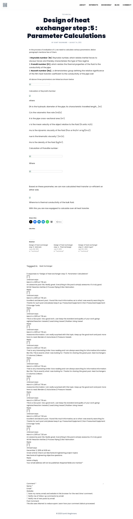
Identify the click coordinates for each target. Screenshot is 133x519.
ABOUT (82, 5)
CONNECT (127, 5)
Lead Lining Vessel (57, 321)
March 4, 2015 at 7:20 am (37, 416)
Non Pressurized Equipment (94, 303)
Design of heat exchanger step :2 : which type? (87, 246)
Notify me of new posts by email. (41, 498)
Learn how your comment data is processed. (76, 503)
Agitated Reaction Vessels (37, 321)
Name (30, 486)
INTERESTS (93, 5)
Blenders (41, 337)
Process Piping (53, 287)
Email (29, 488)
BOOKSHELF (106, 5)
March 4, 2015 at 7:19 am (36, 332)
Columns (31, 355)
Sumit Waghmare (60, 42)
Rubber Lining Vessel (74, 321)
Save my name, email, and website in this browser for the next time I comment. (60, 493)
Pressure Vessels (64, 337)
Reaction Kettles (39, 287)
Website (30, 491)
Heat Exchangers (99, 353)
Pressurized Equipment (71, 303)
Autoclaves (51, 337)
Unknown (30, 279)
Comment (31, 483)
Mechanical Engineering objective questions (44, 455)
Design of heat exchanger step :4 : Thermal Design (63, 246)
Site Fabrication (67, 287)
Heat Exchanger (45, 266)
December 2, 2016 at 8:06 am (38, 450)
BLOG (117, 5)
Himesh (30, 448)
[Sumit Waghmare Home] (5, 5)
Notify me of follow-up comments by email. (46, 496)
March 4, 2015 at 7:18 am (36, 282)
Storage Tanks (34, 305)
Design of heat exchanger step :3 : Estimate (38, 246)
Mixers (39, 355)
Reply (29, 289)
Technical (66, 14)
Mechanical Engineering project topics (62, 453)
